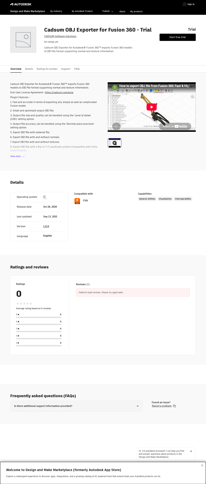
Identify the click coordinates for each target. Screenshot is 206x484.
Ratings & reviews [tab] (47, 69)
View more (15, 156)
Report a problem (162, 406)
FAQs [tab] (77, 69)
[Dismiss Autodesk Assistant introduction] (191, 451)
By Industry (56, 11)
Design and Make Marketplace (27, 11)
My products (136, 11)
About (122, 11)
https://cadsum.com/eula (59, 92)
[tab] (115, 144)
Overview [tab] (16, 69)
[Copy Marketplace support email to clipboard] (174, 405)
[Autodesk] (20, 4)
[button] (76, 406)
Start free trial (177, 37)
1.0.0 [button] (46, 226)
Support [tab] (65, 69)
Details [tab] (29, 69)
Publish (106, 11)
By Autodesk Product (82, 11)
